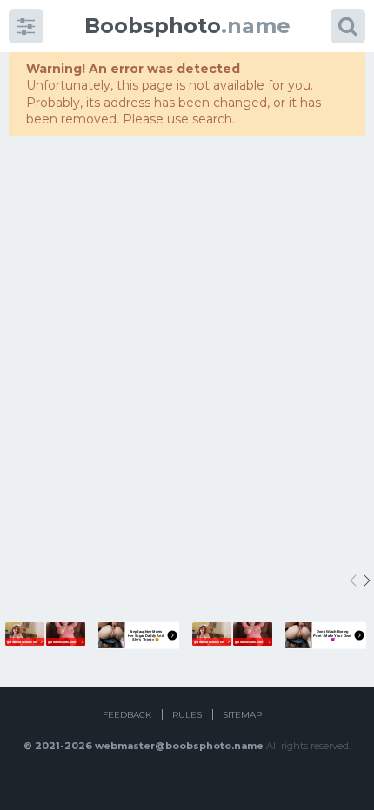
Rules (187, 714)
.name (187, 25)
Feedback (127, 714)
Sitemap (242, 714)
